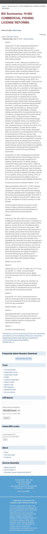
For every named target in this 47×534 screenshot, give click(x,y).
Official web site (10, 467)
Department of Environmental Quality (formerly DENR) (20, 339)
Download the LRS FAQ (23, 359)
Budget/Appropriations (10, 338)
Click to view (16, 30)
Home (4, 6)
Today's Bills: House (10, 372)
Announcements (9, 392)
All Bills (6, 377)
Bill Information (9, 470)
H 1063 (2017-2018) (11, 37)
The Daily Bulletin (10, 370)
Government (38, 336)
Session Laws (8, 385)
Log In (19, 491)
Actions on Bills (9, 382)
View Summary (28, 39)
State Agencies (23, 338)
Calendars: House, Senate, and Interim (17, 472)
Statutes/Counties (10, 389)
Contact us (7, 457)
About (6, 452)
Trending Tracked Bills (11, 380)
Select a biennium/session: (11, 407)
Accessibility (26, 491)
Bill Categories (9, 387)
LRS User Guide (9, 455)
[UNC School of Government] (23, 2)
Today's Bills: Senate (11, 375)
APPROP (5, 342)
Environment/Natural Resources (22, 336)
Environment (32, 333)
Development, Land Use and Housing (15, 333)
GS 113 (11, 342)
